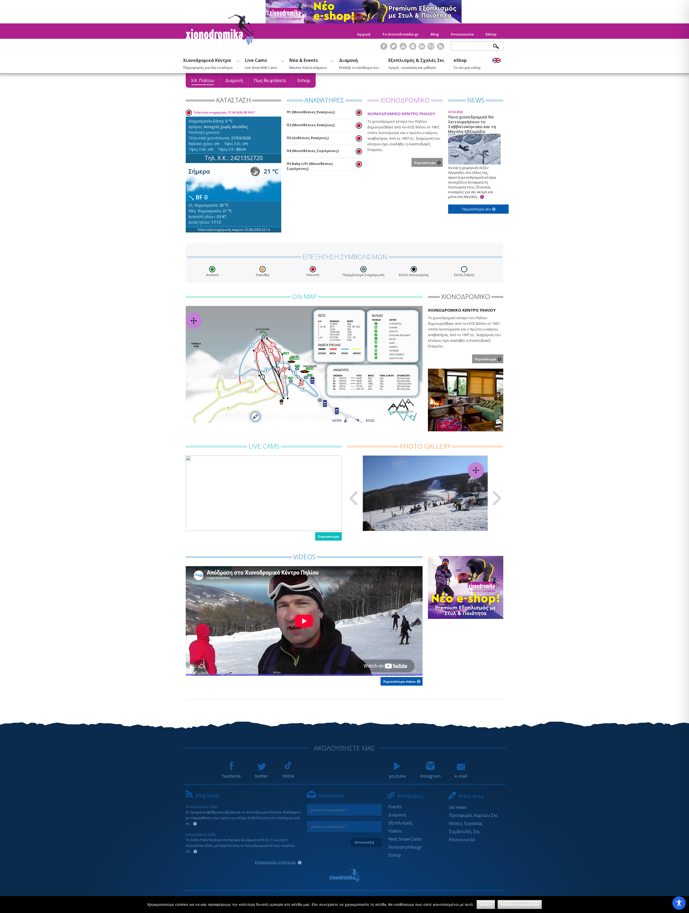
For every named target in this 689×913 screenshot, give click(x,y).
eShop (467, 63)
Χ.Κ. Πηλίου (202, 80)
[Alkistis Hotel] (465, 430)
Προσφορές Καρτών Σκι (473, 815)
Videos (395, 831)
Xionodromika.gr (405, 847)
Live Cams (261, 63)
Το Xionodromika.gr (400, 34)
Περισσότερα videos (399, 681)
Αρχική (363, 34)
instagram (430, 776)
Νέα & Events (308, 63)
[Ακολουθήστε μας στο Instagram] (413, 49)
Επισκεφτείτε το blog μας (276, 862)
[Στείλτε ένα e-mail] (431, 49)
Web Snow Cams (405, 839)
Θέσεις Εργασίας (466, 823)
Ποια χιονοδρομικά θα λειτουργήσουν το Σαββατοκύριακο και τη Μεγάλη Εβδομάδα (472, 154)
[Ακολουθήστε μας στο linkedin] (422, 46)
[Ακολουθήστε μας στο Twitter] (393, 49)
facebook (231, 776)
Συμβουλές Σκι (464, 831)
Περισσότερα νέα (476, 209)
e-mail (461, 776)
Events (395, 807)
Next (497, 498)
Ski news (457, 807)
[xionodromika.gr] (344, 875)
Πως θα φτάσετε (270, 80)
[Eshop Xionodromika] (364, 22)
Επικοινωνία (462, 34)
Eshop (491, 34)
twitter (261, 776)
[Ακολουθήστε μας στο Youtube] (403, 49)
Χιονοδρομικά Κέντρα (208, 63)
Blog (435, 34)
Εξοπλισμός (400, 823)
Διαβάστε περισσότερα (520, 905)
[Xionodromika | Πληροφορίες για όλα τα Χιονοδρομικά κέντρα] (220, 43)
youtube (397, 776)
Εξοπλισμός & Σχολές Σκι (416, 63)
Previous (353, 498)
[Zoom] (304, 364)
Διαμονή (359, 63)
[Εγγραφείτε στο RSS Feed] (440, 49)
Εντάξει (486, 905)
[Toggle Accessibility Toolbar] (679, 903)
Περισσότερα (328, 536)
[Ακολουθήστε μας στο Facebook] (384, 49)
